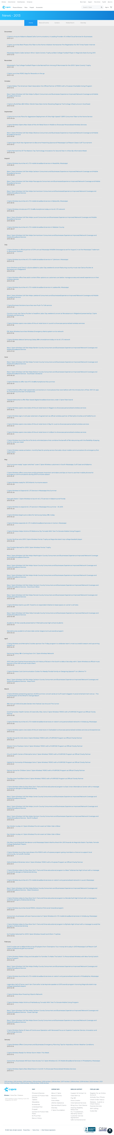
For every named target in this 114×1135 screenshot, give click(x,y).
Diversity (83, 23)
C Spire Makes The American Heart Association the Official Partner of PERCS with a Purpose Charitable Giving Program (49, 86)
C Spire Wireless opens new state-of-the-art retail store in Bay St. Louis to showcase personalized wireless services (48, 424)
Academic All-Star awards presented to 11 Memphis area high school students (35, 623)
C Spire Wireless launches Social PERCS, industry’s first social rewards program (35, 908)
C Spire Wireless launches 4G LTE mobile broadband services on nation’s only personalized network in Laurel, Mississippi (50, 880)
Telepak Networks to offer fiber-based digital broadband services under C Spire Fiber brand (40, 400)
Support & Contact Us (78, 1093)
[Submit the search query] (101, 7)
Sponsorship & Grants (58, 1105)
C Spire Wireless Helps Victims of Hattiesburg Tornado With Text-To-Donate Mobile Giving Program (43, 1002)
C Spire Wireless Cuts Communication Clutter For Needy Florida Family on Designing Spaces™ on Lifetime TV (46, 671)
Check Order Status (97, 1099)
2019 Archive (84, 1081)
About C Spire (56, 1093)
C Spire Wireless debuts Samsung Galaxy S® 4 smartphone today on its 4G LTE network (38, 339)
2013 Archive (27, 1081)
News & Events (44, 23)
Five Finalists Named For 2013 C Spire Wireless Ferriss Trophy (29, 547)
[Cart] (111, 7)
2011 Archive (8, 1081)
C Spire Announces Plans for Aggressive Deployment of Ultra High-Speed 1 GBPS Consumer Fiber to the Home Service (49, 116)
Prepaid (32, 7)
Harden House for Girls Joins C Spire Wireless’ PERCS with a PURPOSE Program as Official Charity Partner (44, 738)
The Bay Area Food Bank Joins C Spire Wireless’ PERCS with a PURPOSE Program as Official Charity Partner (45, 778)
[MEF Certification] (102, 1129)
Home (31, 23)
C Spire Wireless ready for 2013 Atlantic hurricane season (27, 482)
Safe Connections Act (78, 1120)
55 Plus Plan (36, 1116)
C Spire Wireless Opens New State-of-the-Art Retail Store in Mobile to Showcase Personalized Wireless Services (47, 125)
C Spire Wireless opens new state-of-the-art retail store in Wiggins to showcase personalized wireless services (46, 408)
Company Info (55, 1089)
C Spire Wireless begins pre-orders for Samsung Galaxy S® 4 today (31, 515)
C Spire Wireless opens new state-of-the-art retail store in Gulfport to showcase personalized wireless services (46, 432)
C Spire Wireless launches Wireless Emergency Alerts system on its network (35, 331)
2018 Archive (75, 1081)
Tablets (34, 1099)
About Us (110, 2)
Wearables (35, 1102)
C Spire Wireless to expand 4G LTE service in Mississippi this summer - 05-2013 (35, 507)
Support (90, 2)
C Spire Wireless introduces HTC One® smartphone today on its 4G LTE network (36, 209)
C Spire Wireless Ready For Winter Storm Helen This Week (28, 1052)
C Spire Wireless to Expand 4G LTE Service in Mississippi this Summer (32, 490)
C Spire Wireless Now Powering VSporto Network (24, 994)
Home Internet (11, 2)
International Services (78, 1103)
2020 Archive (94, 1081)
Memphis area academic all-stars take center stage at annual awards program (35, 631)
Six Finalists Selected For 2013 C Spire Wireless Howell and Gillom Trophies (34, 934)
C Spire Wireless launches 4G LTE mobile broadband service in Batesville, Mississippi (37, 201)
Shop (33, 1089)
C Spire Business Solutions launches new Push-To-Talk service (29, 305)
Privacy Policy (26, 1130)
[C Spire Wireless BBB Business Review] (89, 1132)
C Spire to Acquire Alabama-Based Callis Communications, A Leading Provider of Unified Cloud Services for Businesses (49, 36)
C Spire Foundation (58, 1110)
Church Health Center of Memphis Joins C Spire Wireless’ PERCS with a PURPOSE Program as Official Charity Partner (49, 754)
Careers (57, 23)
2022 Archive (15, 1083)
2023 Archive (24, 1083)
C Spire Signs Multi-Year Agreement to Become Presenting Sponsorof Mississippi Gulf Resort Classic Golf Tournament (49, 143)
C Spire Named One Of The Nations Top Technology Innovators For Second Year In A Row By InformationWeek (47, 151)
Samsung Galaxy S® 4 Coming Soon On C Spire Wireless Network (30, 653)
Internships (55, 1100)
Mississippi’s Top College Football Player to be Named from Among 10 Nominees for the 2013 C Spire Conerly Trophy (49, 65)
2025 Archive (44, 1083)
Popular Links (94, 1089)
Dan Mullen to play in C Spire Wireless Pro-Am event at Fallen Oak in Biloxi (33, 826)
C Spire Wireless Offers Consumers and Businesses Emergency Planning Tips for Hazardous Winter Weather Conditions (50, 1044)
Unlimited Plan (37, 1107)
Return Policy (37, 1118)
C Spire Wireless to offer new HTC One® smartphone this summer (31, 382)
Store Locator (75, 1100)
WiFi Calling (94, 1108)
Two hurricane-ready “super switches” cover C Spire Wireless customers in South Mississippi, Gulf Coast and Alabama (49, 464)
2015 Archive (46, 1081)
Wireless (4, 2)
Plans (26, 7)
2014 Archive (37, 1081)
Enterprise (29, 2)
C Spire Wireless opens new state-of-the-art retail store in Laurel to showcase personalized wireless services (46, 323)
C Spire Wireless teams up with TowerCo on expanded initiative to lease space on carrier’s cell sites (42, 605)
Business (20, 1095)
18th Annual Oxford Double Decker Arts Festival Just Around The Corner (33, 704)
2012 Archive (18, 1081)
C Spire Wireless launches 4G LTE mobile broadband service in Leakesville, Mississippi (38, 287)
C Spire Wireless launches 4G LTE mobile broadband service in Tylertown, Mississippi (37, 259)
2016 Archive (56, 1081)
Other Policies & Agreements (48, 1130)
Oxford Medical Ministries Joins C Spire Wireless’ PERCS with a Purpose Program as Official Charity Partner (45, 862)
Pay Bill (104, 2)
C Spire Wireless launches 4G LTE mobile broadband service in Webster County (35, 227)
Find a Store (97, 2)
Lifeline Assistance (57, 1103)
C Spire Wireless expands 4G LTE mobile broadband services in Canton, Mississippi (36, 523)
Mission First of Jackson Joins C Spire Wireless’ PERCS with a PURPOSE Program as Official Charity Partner (45, 746)
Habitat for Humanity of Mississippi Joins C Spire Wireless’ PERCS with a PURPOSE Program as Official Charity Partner (49, 762)
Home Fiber (14, 1095)
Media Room (70, 23)
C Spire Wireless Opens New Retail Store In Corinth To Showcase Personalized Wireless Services (41, 1069)
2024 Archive (34, 1083)
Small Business (21, 2)
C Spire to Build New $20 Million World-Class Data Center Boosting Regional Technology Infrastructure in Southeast (48, 104)
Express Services (96, 1106)
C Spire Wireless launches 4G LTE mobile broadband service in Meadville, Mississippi (37, 163)
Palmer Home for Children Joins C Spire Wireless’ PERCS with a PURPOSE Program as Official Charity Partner (46, 770)
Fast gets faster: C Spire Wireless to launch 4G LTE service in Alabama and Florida (36, 499)
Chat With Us (75, 1095)
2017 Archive (65, 1081)
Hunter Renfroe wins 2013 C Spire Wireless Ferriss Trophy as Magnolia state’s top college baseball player (44, 539)
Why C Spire (83, 2)
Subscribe (93, 1111)
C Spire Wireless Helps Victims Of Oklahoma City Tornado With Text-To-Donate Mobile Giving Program (44, 531)
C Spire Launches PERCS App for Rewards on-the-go (26, 73)
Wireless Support (76, 1089)
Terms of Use (35, 1130)
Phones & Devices (17, 7)
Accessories (39, 7)
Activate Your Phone (97, 1097)
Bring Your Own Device (79, 1105)
